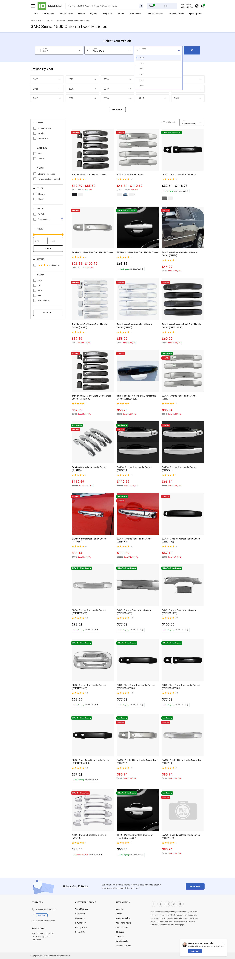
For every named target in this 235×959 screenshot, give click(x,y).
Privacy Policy (81, 927)
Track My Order (81, 909)
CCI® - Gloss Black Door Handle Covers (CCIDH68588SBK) (181, 686)
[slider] (34, 234)
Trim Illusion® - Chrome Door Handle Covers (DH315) (134, 326)
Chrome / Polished (46, 174)
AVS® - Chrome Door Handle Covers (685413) (89, 836)
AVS (40, 280)
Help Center (80, 914)
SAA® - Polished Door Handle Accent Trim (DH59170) (182, 761)
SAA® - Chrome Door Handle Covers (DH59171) (179, 397)
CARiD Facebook (153, 904)
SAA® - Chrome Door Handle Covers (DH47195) (134, 540)
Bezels (41, 133)
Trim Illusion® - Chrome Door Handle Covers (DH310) (89, 326)
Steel (40, 153)
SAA (40, 290)
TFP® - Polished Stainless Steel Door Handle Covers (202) (134, 836)
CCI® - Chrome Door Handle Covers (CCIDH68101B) (89, 686)
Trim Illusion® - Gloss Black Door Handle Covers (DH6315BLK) (181, 326)
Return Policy (80, 923)
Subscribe (195, 886)
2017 (176, 89)
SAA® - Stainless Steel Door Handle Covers (92, 252)
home (32, 20)
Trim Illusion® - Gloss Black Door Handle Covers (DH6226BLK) (136, 397)
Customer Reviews (123, 923)
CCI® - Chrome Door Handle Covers (179, 174)
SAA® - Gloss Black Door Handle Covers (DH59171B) (181, 836)
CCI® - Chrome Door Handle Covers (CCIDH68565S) (89, 612)
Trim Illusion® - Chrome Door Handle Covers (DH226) (179, 254)
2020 (71, 89)
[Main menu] (33, 6)
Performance (48, 14)
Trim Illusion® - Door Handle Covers (89, 174)
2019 (106, 89)
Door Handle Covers (75, 20)
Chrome (41, 194)
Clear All (48, 313)
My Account (80, 918)
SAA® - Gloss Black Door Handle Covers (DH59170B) (181, 540)
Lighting (94, 14)
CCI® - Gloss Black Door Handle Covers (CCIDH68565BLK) (90, 761)
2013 (141, 98)
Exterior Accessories (45, 20)
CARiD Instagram (181, 904)
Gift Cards (119, 932)
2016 (35, 98)
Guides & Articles (122, 918)
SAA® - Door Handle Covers (130, 174)
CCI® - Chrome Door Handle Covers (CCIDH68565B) (134, 612)
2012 (176, 98)
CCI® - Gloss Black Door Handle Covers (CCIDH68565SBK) (135, 686)
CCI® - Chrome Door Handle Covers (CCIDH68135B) (179, 612)
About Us (119, 909)
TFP (39, 295)
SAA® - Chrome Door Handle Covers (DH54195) (134, 469)
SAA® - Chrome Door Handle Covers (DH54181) (179, 469)
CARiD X (160, 904)
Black (40, 199)
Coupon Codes (121, 927)
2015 (71, 98)
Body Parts (107, 14)
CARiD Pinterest (174, 904)
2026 (35, 79)
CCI (39, 285)
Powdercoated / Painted (49, 179)
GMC (87, 20)
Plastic (41, 159)
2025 (71, 79)
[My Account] (197, 6)
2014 (106, 98)
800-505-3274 (187, 7)
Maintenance (135, 14)
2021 (35, 89)
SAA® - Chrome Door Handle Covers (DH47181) (89, 540)
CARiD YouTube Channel (167, 904)
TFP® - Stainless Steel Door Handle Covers (137, 252)
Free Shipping (44, 219)
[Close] (224, 943)
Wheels (63, 14)
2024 (106, 79)
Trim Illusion (43, 300)
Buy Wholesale (121, 941)
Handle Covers (44, 128)
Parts (35, 14)
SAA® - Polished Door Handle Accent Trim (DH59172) (137, 761)
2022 (176, 79)
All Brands (119, 936)
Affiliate (118, 914)
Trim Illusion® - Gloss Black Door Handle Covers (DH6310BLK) (91, 397)
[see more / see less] (117, 109)
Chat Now (195, 951)
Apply (48, 248)
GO (192, 50)
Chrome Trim (60, 20)
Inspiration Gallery (123, 946)
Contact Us (80, 932)
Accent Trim (43, 138)
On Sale (41, 214)
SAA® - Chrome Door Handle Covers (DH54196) (89, 469)
